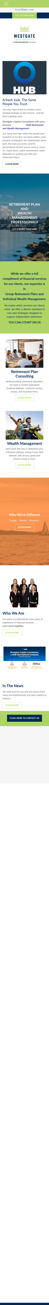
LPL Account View (24, 15)
